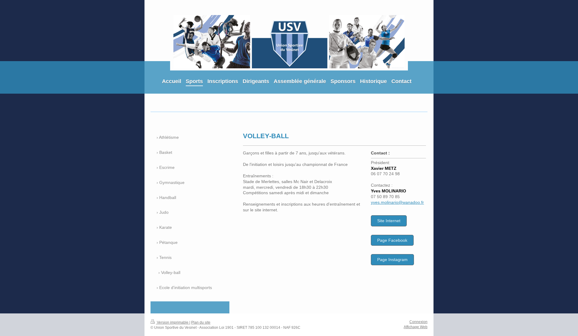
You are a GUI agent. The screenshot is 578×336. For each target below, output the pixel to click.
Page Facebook (392, 240)
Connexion (418, 322)
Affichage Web (415, 327)
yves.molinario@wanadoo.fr (397, 202)
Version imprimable (172, 322)
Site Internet (388, 220)
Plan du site (200, 322)
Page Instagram (392, 259)
